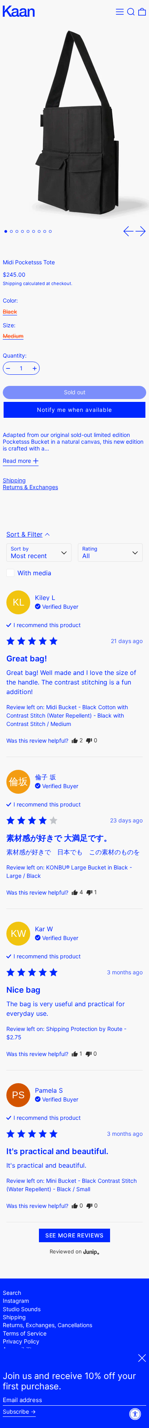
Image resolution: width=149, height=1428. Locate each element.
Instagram (16, 1300)
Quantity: (15, 355)
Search (12, 1292)
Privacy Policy (21, 1341)
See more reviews (74, 1235)
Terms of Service (24, 1333)
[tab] (5, 231)
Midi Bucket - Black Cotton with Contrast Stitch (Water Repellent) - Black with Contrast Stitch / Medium (67, 715)
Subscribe (16, 1411)
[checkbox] (39, 573)
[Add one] (35, 368)
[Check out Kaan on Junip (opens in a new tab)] (90, 1251)
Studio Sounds (22, 1309)
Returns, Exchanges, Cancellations (47, 1325)
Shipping (12, 283)
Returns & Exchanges (30, 487)
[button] (131, 12)
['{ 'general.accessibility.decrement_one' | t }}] (8, 368)
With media (34, 573)
